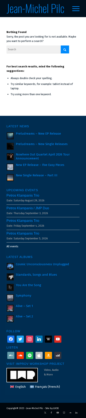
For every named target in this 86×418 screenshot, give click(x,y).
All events (12, 246)
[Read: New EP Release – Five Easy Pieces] (10, 167)
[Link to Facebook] (51, 413)
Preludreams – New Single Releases (42, 144)
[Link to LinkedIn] (76, 413)
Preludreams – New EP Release (38, 133)
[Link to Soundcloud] (70, 413)
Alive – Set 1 (24, 306)
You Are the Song (28, 285)
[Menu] (74, 8)
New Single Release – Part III (36, 175)
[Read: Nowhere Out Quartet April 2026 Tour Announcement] (10, 156)
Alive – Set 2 (24, 316)
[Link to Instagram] (64, 413)
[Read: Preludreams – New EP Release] (10, 136)
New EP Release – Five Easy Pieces (40, 165)
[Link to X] (45, 413)
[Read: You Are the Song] (10, 287)
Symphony (23, 295)
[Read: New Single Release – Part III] (10, 177)
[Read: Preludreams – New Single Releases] (10, 146)
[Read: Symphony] (10, 298)
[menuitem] (74, 8)
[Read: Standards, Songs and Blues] (10, 277)
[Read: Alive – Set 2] (10, 318)
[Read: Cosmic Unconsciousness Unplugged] (10, 266)
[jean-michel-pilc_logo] (35, 8)
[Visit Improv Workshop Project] (25, 374)
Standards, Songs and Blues (36, 275)
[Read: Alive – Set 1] (10, 308)
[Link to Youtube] (57, 413)
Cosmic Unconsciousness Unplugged (42, 264)
